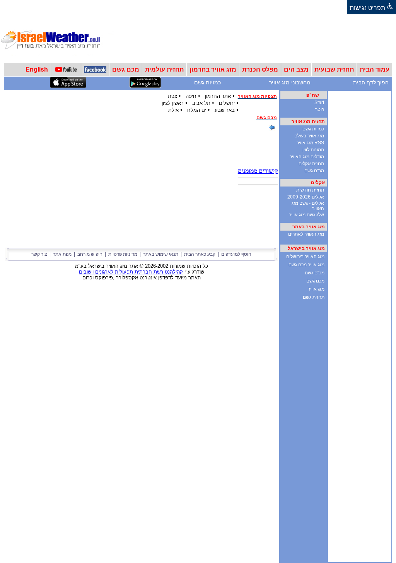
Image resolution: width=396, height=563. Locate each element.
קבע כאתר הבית (199, 254)
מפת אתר (62, 254)
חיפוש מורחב (89, 254)
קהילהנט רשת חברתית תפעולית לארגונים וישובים (131, 272)
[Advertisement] (255, 38)
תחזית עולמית (164, 69)
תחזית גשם (313, 297)
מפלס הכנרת (260, 69)
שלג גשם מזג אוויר (306, 214)
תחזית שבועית (334, 69)
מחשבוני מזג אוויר (290, 82)
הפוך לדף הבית (371, 82)
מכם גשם (125, 69)
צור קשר (39, 254)
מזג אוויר (316, 289)
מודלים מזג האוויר (307, 156)
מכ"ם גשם (314, 170)
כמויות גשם (207, 82)
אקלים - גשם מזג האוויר (308, 205)
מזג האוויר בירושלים (305, 256)
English (37, 69)
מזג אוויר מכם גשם (306, 264)
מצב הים (296, 69)
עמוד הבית (374, 69)
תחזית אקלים (311, 163)
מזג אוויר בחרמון (212, 69)
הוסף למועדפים (236, 254)
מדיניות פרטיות (122, 254)
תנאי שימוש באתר (160, 254)
